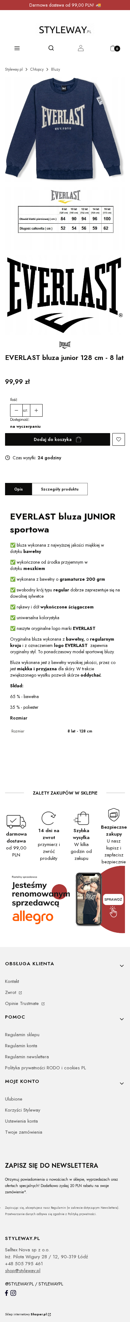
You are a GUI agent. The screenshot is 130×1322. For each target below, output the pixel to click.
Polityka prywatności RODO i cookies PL (45, 1067)
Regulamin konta (21, 1045)
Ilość (13, 399)
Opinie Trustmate (22, 1003)
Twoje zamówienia (23, 1132)
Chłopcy (37, 69)
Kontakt (12, 981)
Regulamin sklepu (22, 1034)
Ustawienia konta (21, 1121)
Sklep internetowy (26, 1314)
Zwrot (11, 992)
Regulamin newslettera (27, 1056)
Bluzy (55, 69)
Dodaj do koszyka (53, 439)
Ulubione (13, 1099)
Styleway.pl (14, 69)
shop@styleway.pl (22, 1270)
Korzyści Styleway (22, 1110)
